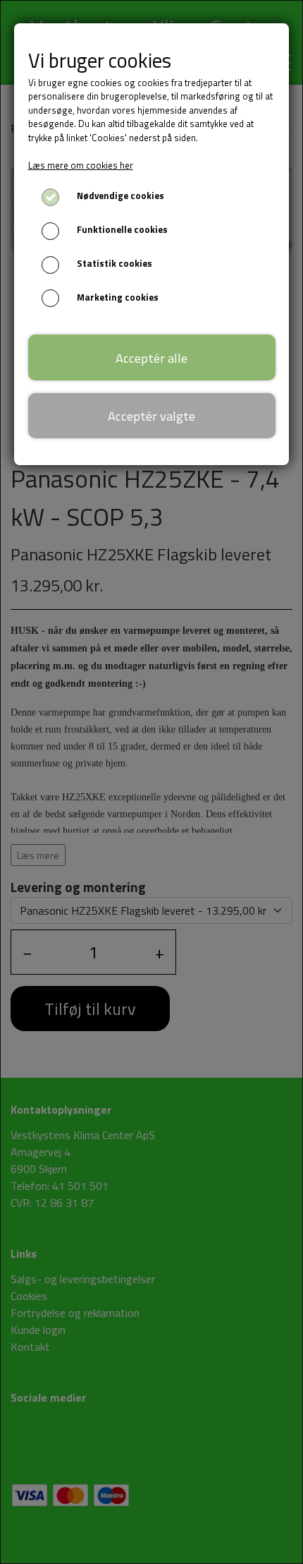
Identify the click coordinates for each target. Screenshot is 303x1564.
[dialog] (151, 782)
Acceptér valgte (151, 416)
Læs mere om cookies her (80, 165)
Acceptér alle (151, 358)
